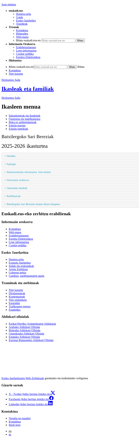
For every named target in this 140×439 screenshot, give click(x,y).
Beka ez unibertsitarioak (22, 122)
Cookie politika (25, 53)
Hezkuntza (10, 97)
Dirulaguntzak (17, 293)
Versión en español (19, 418)
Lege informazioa (19, 242)
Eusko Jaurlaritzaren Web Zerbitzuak (22, 378)
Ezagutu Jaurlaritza (20, 262)
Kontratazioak (17, 296)
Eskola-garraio (17, 125)
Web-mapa (22, 36)
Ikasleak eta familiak (27, 88)
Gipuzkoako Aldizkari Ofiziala (26, 333)
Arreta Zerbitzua (18, 269)
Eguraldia (14, 303)
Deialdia (11, 156)
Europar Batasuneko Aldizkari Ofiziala (31, 340)
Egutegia (11, 164)
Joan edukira (8, 4)
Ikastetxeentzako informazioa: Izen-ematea (29, 172)
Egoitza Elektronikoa (28, 57)
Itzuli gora (14, 424)
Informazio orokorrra (18, 180)
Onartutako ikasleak (17, 188)
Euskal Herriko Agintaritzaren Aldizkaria (32, 323)
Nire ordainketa (18, 299)
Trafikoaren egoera (19, 306)
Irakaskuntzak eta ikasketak (24, 115)
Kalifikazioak (14, 196)
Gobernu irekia (17, 272)
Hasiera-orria (23, 13)
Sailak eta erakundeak (21, 266)
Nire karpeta (16, 73)
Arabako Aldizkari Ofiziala (24, 327)
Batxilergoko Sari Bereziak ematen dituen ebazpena (33, 204)
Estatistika (14, 309)
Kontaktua (22, 30)
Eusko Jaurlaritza (26, 20)
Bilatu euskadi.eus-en (28, 40)
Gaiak (19, 17)
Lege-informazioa (26, 50)
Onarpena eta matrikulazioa (24, 118)
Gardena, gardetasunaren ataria (26, 275)
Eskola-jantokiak (18, 128)
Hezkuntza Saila (10, 79)
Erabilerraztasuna (26, 47)
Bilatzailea (22, 33)
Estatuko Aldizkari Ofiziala (24, 336)
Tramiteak (22, 23)
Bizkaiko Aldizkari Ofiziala (24, 330)
